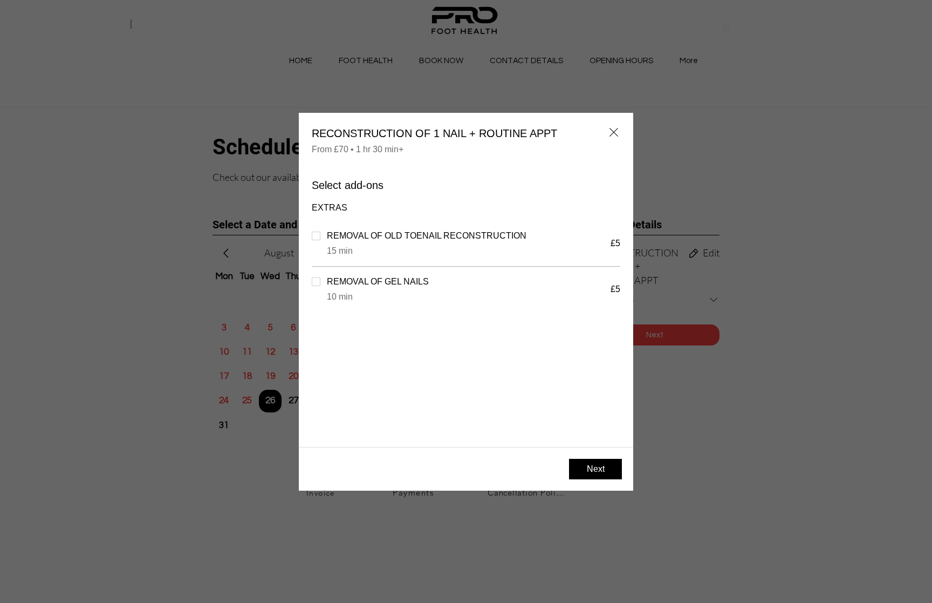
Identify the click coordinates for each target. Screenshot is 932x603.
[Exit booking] (613, 132)
